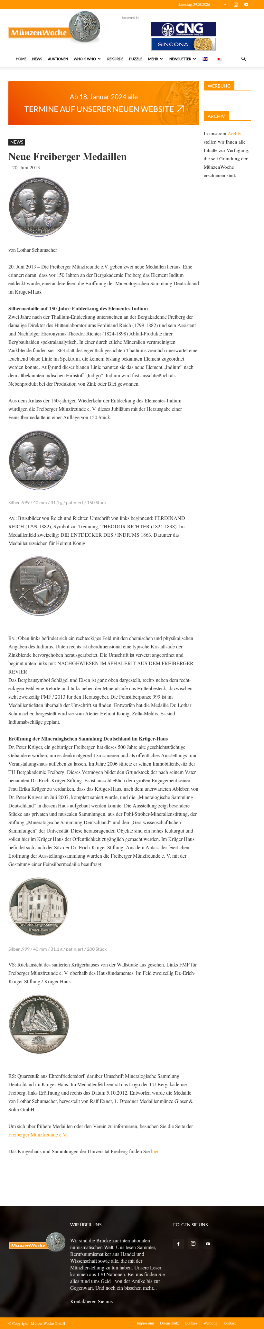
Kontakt (229, 1322)
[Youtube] (246, 4)
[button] (243, 58)
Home (21, 59)
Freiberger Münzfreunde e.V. (37, 1134)
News (37, 59)
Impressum (145, 1322)
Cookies (191, 1322)
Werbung (210, 1322)
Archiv (234, 133)
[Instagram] (235, 4)
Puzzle (135, 59)
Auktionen (58, 59)
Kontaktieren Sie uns (91, 1301)
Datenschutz (169, 1322)
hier (154, 1151)
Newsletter (180, 59)
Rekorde (115, 59)
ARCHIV (216, 116)
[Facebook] (225, 4)
